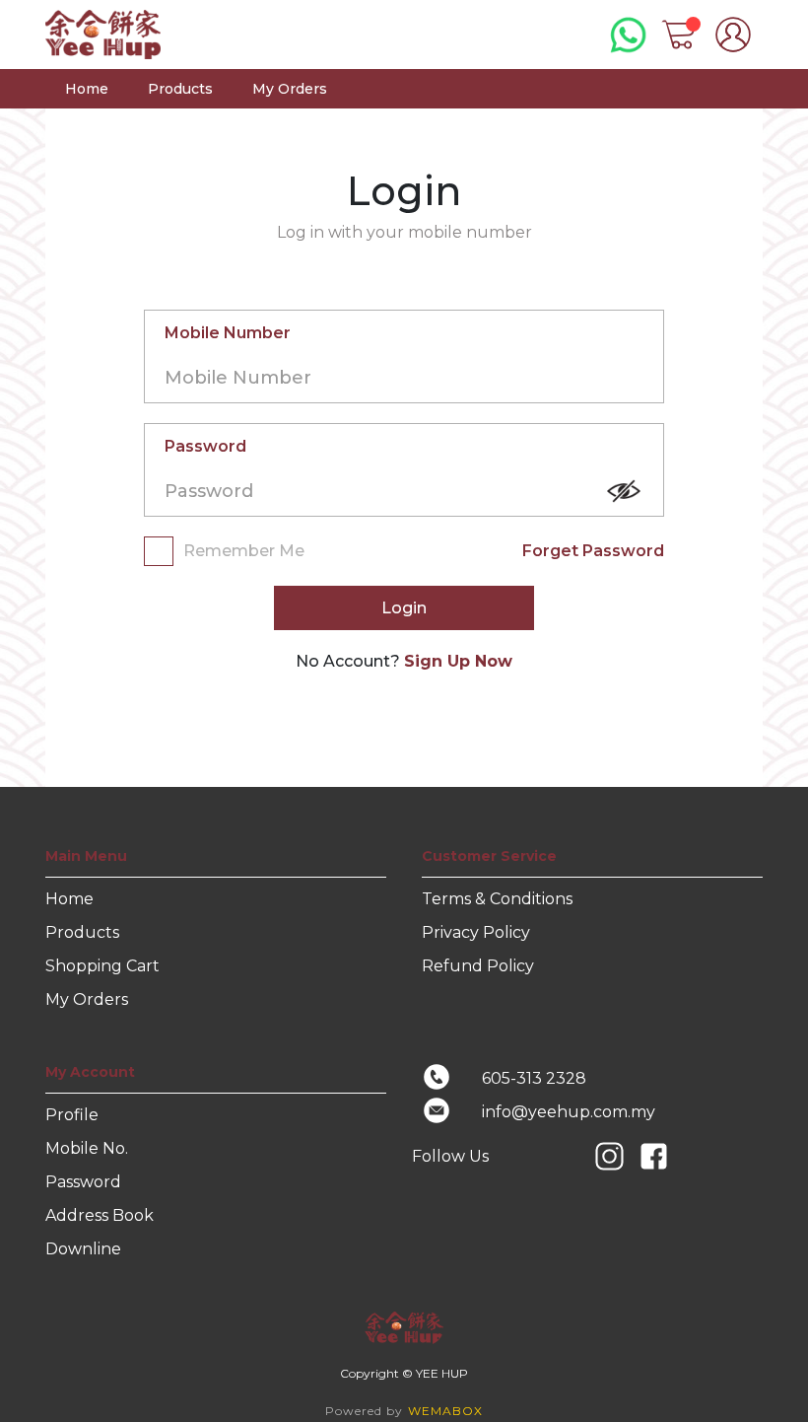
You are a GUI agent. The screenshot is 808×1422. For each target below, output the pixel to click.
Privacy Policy (476, 932)
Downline (83, 1249)
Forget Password (593, 550)
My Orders (289, 89)
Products (180, 89)
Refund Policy (478, 966)
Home (86, 89)
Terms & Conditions (497, 898)
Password (205, 446)
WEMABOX (445, 1410)
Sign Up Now (458, 661)
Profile (72, 1114)
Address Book (99, 1215)
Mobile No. (86, 1148)
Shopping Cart (102, 966)
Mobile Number (228, 332)
